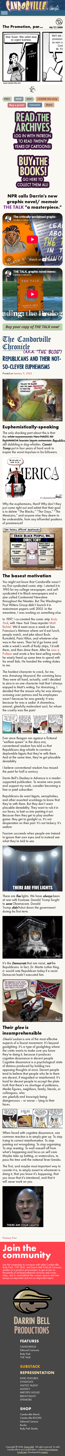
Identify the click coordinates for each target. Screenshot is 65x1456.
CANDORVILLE (28, 1346)
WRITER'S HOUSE (30, 1392)
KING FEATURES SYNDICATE (29, 1379)
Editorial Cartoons (29, 1350)
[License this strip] (47, 99)
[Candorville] (32, 6)
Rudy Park (25, 1354)
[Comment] (34, 105)
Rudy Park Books (29, 1428)
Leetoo (45, 1452)
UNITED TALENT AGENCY (29, 1387)
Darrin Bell (29, 1446)
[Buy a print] (17, 105)
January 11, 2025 (23, 373)
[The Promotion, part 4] (7, 99)
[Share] (49, 105)
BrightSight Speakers (28, 1397)
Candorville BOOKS (31, 1418)
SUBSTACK (30, 1366)
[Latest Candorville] (19, 99)
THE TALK (25, 1357)
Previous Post (9, 1238)
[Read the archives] (32, 130)
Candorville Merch (30, 1414)
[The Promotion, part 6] (29, 99)
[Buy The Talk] (32, 326)
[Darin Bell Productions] (32, 1310)
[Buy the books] (33, 171)
